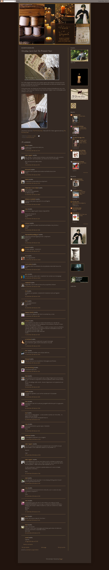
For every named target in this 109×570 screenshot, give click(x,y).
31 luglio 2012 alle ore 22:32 (31, 541)
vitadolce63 (27, 283)
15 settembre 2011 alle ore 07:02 (32, 183)
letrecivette (27, 169)
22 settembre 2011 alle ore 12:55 (32, 455)
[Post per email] (39, 136)
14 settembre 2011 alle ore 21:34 (32, 151)
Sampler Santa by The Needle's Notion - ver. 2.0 (83, 142)
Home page (43, 547)
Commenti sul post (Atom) (32, 550)
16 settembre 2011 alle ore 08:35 (32, 270)
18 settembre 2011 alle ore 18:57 (32, 387)
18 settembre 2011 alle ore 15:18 (32, 371)
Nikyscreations (75, 213)
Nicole (26, 525)
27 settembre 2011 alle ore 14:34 (32, 512)
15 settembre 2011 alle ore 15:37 (32, 251)
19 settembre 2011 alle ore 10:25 (32, 397)
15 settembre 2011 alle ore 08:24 (32, 194)
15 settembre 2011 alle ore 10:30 (32, 219)
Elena (26, 376)
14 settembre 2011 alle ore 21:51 (32, 165)
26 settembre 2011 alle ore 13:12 (32, 496)
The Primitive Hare (37, 131)
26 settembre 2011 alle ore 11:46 (32, 483)
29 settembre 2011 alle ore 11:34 (32, 533)
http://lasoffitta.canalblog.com (31, 235)
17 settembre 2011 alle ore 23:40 (32, 354)
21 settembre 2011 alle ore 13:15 (32, 431)
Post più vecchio (61, 547)
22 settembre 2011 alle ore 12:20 (32, 439)
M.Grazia (27, 359)
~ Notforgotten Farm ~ (77, 190)
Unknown (27, 223)
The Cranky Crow (76, 115)
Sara (26, 256)
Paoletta (27, 179)
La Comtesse (28, 339)
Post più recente (25, 547)
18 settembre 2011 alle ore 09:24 (32, 363)
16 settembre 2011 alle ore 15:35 (32, 296)
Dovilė (26, 516)
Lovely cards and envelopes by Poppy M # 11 (78, 203)
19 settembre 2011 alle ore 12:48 (32, 408)
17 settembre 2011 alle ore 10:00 (32, 316)
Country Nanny (28, 264)
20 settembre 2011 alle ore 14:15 (32, 420)
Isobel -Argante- (29, 155)
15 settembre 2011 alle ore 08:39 (32, 204)
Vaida (26, 478)
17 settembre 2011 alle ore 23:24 (32, 346)
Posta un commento (28, 544)
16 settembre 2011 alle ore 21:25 (32, 308)
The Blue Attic (75, 202)
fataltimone (27, 435)
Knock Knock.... (82, 116)
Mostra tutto (85, 172)
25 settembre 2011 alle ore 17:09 (32, 473)
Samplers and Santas (77, 179)
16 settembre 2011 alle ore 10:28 (32, 286)
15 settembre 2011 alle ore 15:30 (32, 243)
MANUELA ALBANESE (30, 199)
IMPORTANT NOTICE (76, 209)
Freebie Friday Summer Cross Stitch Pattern (83, 153)
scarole (26, 537)
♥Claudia (27, 321)
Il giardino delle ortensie (77, 126)
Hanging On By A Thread (78, 162)
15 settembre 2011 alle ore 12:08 (32, 230)
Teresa (26, 145)
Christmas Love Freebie (83, 215)
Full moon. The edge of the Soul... (78, 138)
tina (26, 291)
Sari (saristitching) (29, 367)
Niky (26, 301)
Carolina (27, 391)
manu (26, 209)
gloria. (26, 274)
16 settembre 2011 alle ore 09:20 (32, 278)
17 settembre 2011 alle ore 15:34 (32, 335)
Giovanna (27, 247)
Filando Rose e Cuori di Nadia (31, 188)
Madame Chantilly (29, 312)
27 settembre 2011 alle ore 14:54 (32, 520)
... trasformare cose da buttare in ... (83, 129)
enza (26, 413)
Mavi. (26, 351)
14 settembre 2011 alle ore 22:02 (32, 175)
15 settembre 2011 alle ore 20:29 (32, 260)
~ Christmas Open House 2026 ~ (82, 193)
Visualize (81, 180)
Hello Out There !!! (83, 163)
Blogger (61, 559)
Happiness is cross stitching (78, 150)
